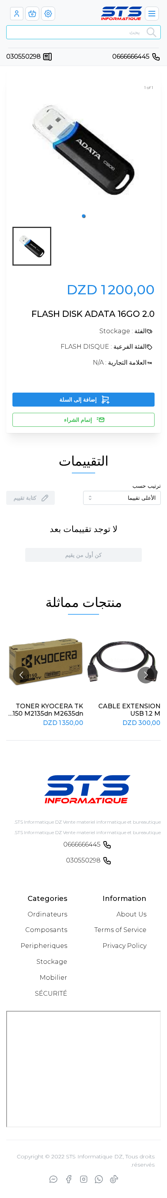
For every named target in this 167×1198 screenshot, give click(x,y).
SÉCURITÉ (51, 993)
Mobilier (53, 977)
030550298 (23, 56)
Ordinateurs (47, 914)
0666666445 (131, 56)
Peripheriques (44, 945)
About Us (131, 914)
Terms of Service (120, 930)
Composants (46, 930)
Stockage (52, 961)
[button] (83, 215)
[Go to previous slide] (21, 675)
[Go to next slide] (145, 675)
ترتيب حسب (146, 485)
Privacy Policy (124, 945)
